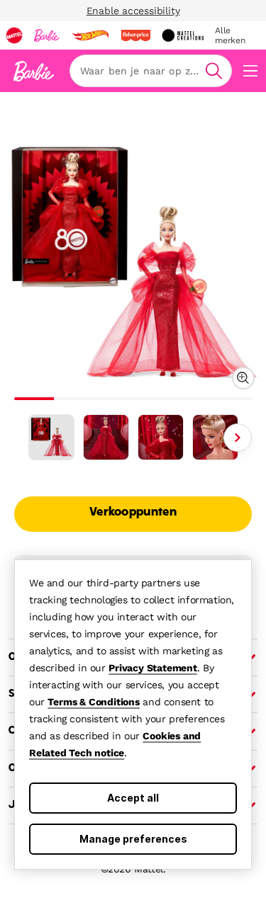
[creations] (182, 35)
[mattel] (14, 35)
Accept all (133, 798)
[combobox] (151, 71)
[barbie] (46, 35)
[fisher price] (135, 35)
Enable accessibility (133, 11)
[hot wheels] (90, 35)
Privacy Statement (153, 667)
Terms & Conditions (93, 701)
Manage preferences (133, 839)
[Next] (237, 437)
